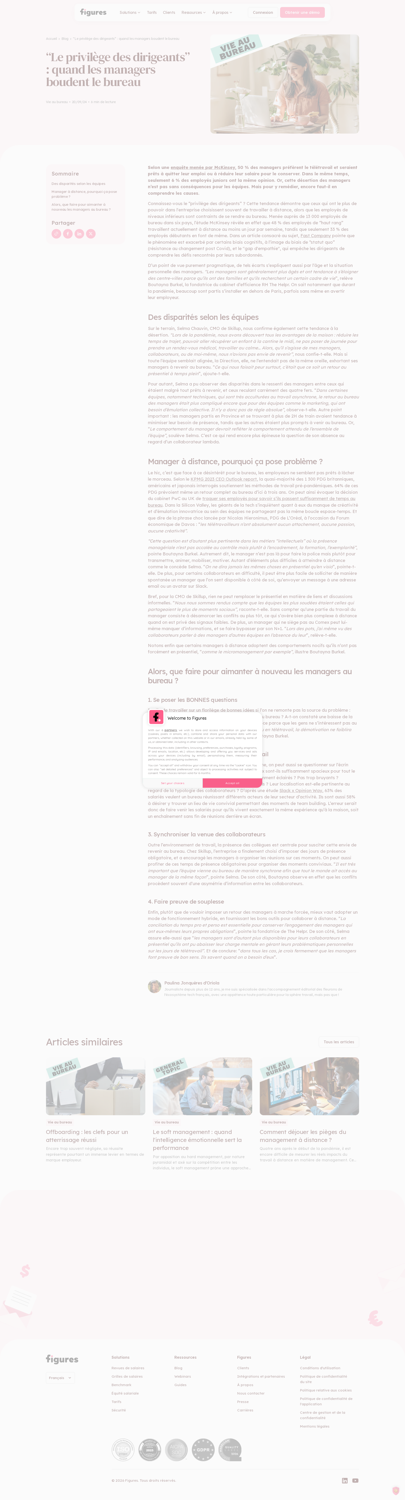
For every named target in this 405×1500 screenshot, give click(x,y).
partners (171, 730)
